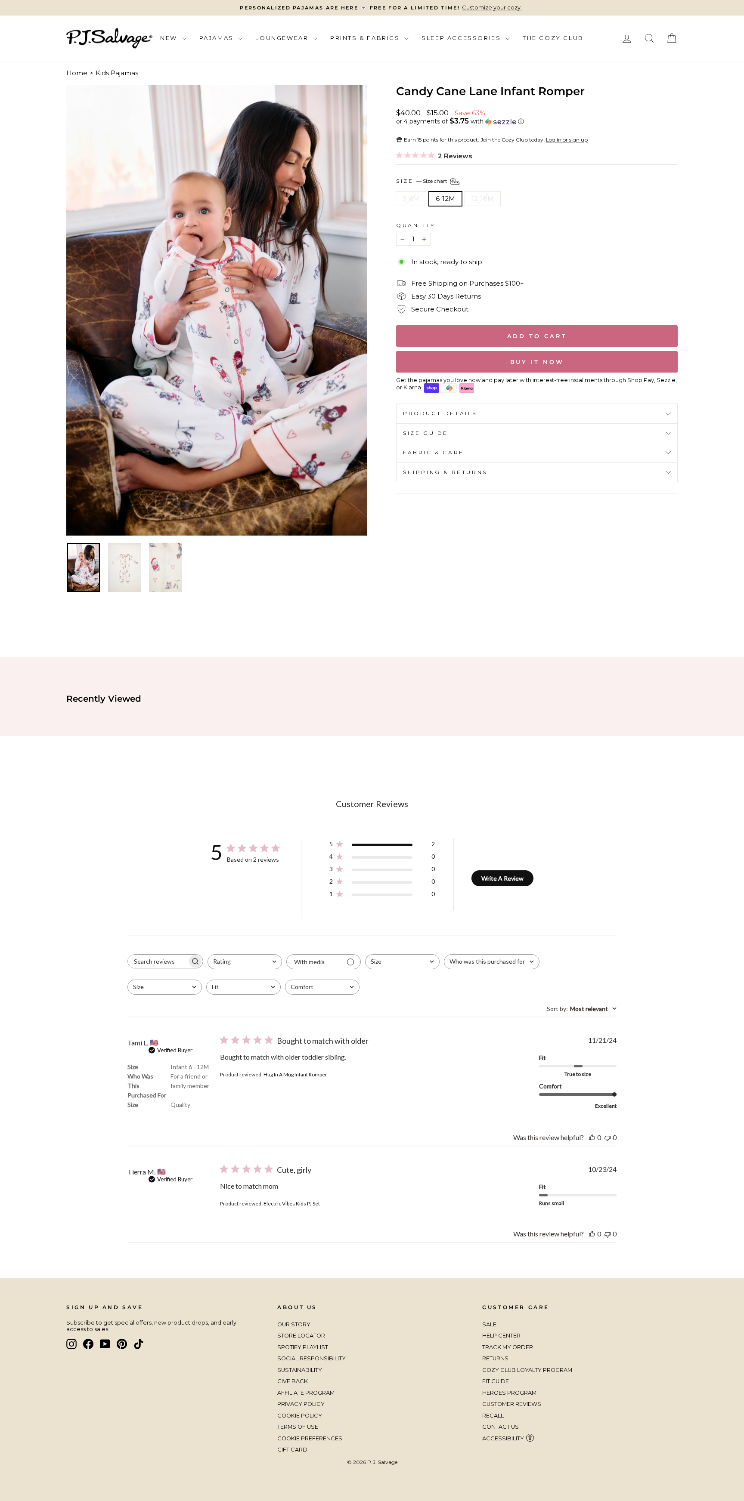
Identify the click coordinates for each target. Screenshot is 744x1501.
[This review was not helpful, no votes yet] (607, 1137)
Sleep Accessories (462, 37)
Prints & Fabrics (366, 37)
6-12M (445, 198)
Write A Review (502, 878)
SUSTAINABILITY (299, 1370)
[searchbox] (157, 961)
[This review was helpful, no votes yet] (592, 1137)
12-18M (482, 198)
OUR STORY (293, 1324)
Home (76, 73)
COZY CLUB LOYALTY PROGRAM (527, 1370)
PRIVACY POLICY (301, 1404)
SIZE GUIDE (425, 433)
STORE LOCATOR (301, 1335)
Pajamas (217, 37)
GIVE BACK (292, 1381)
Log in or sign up (567, 139)
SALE (489, 1324)
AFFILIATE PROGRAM (306, 1393)
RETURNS (495, 1358)
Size (422, 181)
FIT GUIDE (495, 1381)
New (170, 37)
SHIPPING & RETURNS (445, 472)
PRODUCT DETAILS (440, 413)
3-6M (411, 198)
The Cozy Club (553, 37)
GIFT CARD (292, 1449)
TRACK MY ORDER (507, 1347)
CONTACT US (500, 1427)
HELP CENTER (501, 1335)
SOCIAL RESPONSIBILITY (312, 1358)
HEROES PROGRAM (509, 1393)
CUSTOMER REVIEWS (511, 1404)
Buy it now (537, 361)
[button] (537, 121)
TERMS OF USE (297, 1427)
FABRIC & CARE (433, 452)
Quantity (415, 225)
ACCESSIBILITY (503, 1438)
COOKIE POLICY (299, 1415)
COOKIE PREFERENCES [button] (309, 1438)
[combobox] (245, 961)
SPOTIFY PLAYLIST (302, 1347)
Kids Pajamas (117, 73)
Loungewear (283, 37)
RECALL (493, 1415)
